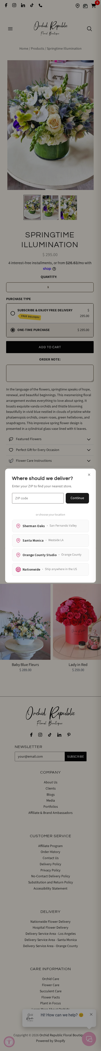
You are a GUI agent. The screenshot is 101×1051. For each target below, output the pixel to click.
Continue (77, 498)
